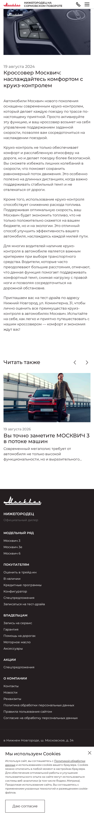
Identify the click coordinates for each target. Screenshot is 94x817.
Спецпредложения (18, 598)
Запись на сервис (17, 623)
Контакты (11, 686)
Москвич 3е (12, 547)
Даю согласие (25, 806)
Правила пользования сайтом (27, 712)
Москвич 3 (11, 541)
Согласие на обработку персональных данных (40, 718)
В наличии (12, 579)
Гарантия (10, 629)
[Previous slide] (74, 362)
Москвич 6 (12, 553)
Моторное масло (17, 642)
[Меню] (87, 4)
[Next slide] (87, 362)
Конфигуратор (15, 591)
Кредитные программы (22, 585)
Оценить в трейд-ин (20, 572)
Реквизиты (12, 699)
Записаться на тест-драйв (24, 604)
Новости (10, 692)
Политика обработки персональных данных (38, 705)
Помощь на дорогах (19, 636)
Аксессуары (13, 648)
